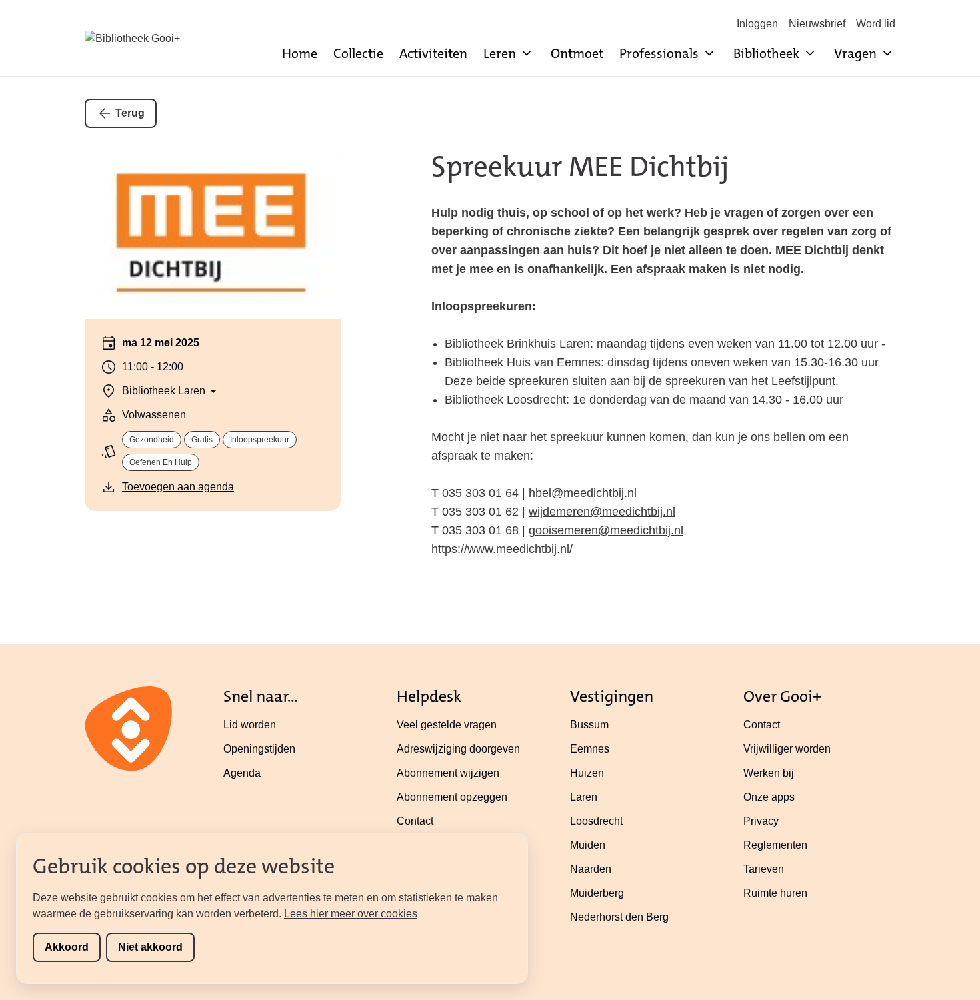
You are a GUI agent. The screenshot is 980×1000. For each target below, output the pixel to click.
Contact (415, 821)
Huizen (587, 773)
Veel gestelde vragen (447, 724)
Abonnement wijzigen (448, 773)
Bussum (589, 724)
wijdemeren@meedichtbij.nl (602, 511)
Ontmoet (577, 53)
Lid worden (249, 724)
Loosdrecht (596, 821)
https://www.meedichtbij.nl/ (502, 549)
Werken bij (768, 773)
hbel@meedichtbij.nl (583, 493)
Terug (130, 113)
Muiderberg (597, 893)
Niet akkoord (150, 947)
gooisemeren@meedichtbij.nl (606, 530)
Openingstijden (259, 749)
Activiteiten (433, 53)
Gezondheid (151, 439)
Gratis (202, 439)
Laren (583, 797)
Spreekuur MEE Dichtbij (580, 166)
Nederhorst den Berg (619, 917)
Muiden (587, 845)
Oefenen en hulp (160, 462)
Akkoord (67, 947)
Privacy (761, 821)
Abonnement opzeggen (452, 797)
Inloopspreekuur (259, 439)
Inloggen (757, 23)
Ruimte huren (775, 893)
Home (299, 53)
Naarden (590, 869)
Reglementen (775, 845)
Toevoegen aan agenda (178, 486)
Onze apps (769, 797)
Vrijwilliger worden (787, 749)
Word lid (875, 23)
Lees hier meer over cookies (350, 913)
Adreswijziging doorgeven (458, 749)
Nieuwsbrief (817, 23)
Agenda (242, 773)
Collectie (358, 53)
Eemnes (589, 749)
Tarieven (763, 869)
